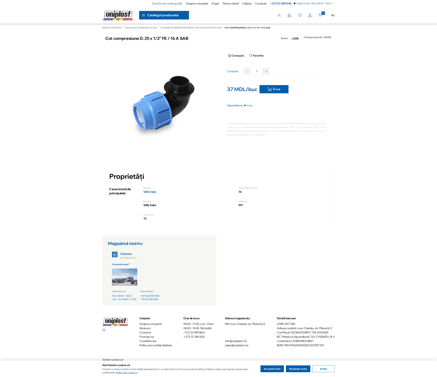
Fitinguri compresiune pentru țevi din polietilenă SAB (190, 28)
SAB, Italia (149, 191)
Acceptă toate (272, 368)
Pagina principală (112, 28)
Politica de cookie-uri (127, 372)
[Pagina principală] (117, 15)
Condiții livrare (148, 341)
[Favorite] (300, 15)
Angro (215, 3)
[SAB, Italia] (295, 38)
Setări (323, 368)
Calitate (246, 3)
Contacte (261, 3)
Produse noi (146, 336)
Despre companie (197, 3)
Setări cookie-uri (112, 359)
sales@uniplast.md (236, 345)
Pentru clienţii (231, 3)
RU (333, 15)
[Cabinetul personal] (310, 15)
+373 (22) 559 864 (150, 295)
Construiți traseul (120, 264)
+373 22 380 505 (280, 3)
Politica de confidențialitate (155, 345)
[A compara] (289, 15)
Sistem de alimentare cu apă (141, 28)
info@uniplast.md (235, 341)
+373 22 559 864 (193, 332)
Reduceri (144, 328)
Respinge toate (298, 368)
